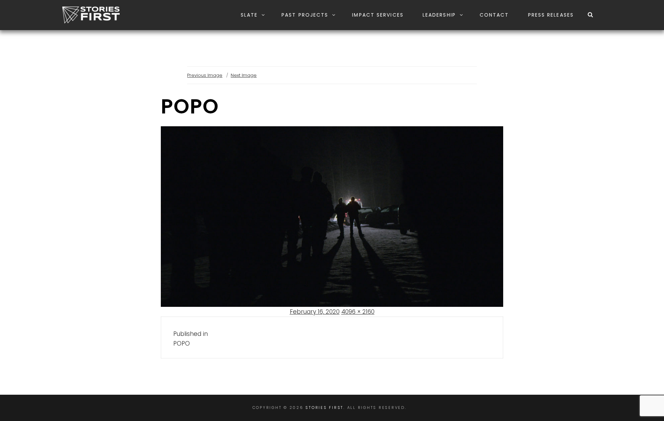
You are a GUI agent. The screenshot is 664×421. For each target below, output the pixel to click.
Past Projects (305, 14)
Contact (494, 14)
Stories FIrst (324, 407)
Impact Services (378, 14)
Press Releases (551, 14)
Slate (249, 14)
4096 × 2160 (358, 312)
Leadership (439, 14)
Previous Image (204, 75)
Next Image (244, 75)
